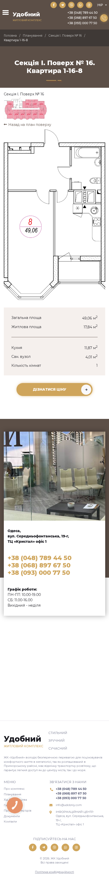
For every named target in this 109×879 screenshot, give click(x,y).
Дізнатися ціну (49, 389)
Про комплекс (14, 788)
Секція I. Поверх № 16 (65, 35)
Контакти (10, 821)
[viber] (71, 5)
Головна (10, 35)
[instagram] (89, 5)
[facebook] (53, 5)
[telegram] (62, 5)
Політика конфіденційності (54, 872)
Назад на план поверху (29, 124)
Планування (32, 35)
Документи (12, 816)
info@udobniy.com (69, 805)
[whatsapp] (80, 5)
